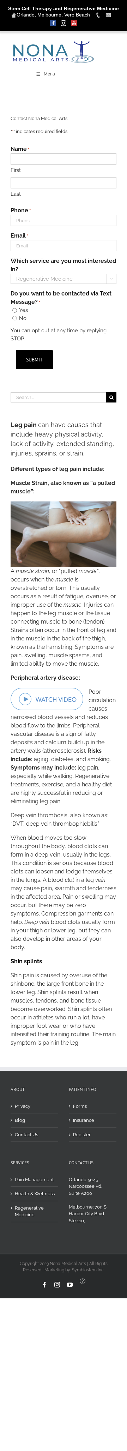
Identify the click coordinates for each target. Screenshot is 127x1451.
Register (82, 1134)
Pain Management (34, 1179)
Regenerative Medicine (29, 1211)
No (22, 318)
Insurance (83, 1120)
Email (19, 235)
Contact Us (26, 1134)
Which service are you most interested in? (63, 265)
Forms (80, 1106)
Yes (23, 310)
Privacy (22, 1106)
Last (16, 194)
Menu (49, 74)
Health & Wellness (35, 1193)
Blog (20, 1120)
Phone (21, 210)
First (16, 170)
